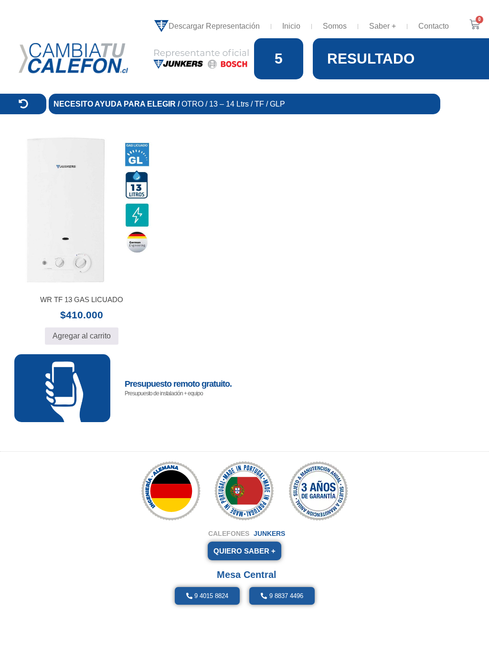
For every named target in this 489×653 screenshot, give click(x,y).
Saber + (382, 26)
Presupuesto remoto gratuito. (178, 384)
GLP (277, 104)
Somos (335, 26)
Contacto (433, 26)
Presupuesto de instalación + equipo (164, 393)
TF (260, 104)
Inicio (291, 26)
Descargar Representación (214, 26)
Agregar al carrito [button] (82, 336)
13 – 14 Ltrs (230, 104)
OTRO (192, 104)
